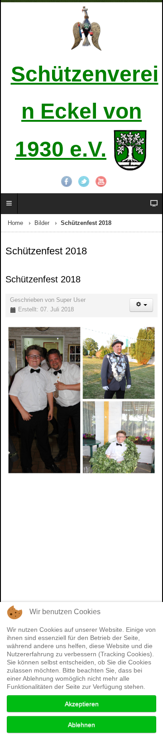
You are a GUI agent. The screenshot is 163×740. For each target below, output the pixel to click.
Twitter (83, 181)
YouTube (101, 181)
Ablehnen (81, 724)
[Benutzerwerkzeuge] (141, 305)
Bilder (41, 223)
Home (15, 223)
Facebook (66, 181)
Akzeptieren (82, 703)
